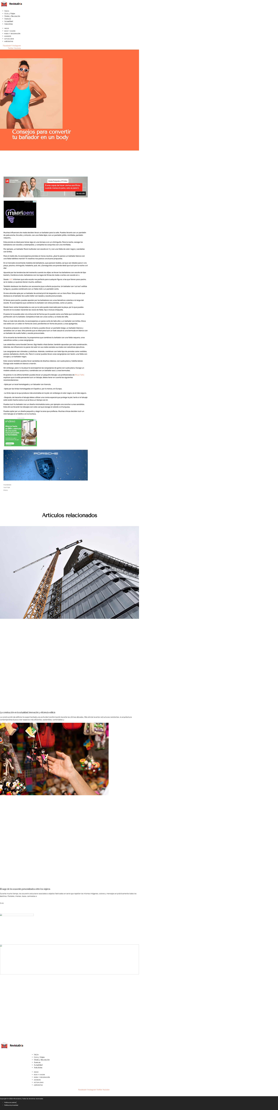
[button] (45, 484)
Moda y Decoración (12, 16)
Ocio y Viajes (9, 13)
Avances (7, 19)
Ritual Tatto (79, 375)
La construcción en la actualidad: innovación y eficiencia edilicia (27, 712)
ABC (11, 279)
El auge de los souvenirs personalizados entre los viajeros (25, 889)
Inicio (6, 11)
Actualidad (8, 21)
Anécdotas (8, 24)
